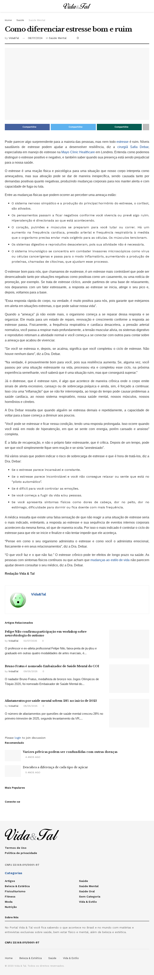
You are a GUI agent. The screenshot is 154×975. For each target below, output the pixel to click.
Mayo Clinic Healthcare (78, 152)
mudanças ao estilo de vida (110, 560)
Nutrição (11, 906)
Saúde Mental (37, 20)
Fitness (10, 896)
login (18, 737)
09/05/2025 (30, 671)
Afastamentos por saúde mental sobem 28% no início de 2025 (51, 701)
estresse (123, 141)
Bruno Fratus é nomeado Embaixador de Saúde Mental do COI (52, 666)
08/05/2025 (30, 706)
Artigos (10, 881)
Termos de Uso (15, 847)
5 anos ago (32, 772)
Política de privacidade (21, 853)
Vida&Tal (14, 38)
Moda (8, 901)
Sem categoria (89, 896)
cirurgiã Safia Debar (133, 147)
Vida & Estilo (88, 901)
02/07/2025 (30, 640)
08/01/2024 (35, 38)
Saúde (20, 20)
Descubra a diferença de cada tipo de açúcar (55, 767)
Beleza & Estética (17, 886)
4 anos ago (32, 757)
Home (8, 20)
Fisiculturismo (15, 891)
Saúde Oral (87, 891)
